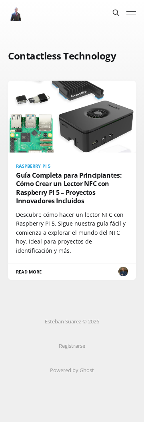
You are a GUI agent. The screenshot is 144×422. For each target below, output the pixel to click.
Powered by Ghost (72, 370)
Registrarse (72, 345)
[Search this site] (116, 13)
